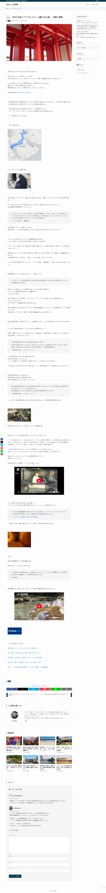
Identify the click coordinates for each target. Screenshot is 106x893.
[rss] (97, 1)
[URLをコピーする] (66, 689)
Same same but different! (24, 92)
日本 (9, 20)
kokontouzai (17, 808)
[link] (26, 721)
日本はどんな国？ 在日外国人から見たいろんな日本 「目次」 (25, 662)
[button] (11, 689)
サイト (10, 868)
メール (10, 862)
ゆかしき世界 (12, 4)
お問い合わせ (81, 69)
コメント (12, 835)
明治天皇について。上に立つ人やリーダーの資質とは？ (23, 648)
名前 (10, 856)
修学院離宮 (14, 577)
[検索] (99, 1)
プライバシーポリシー (83, 73)
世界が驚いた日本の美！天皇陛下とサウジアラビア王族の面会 (25, 657)
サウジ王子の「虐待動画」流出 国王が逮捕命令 (24, 517)
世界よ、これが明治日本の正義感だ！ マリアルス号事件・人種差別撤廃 (28, 667)
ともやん (14, 721)
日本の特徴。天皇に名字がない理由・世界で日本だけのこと (24, 653)
